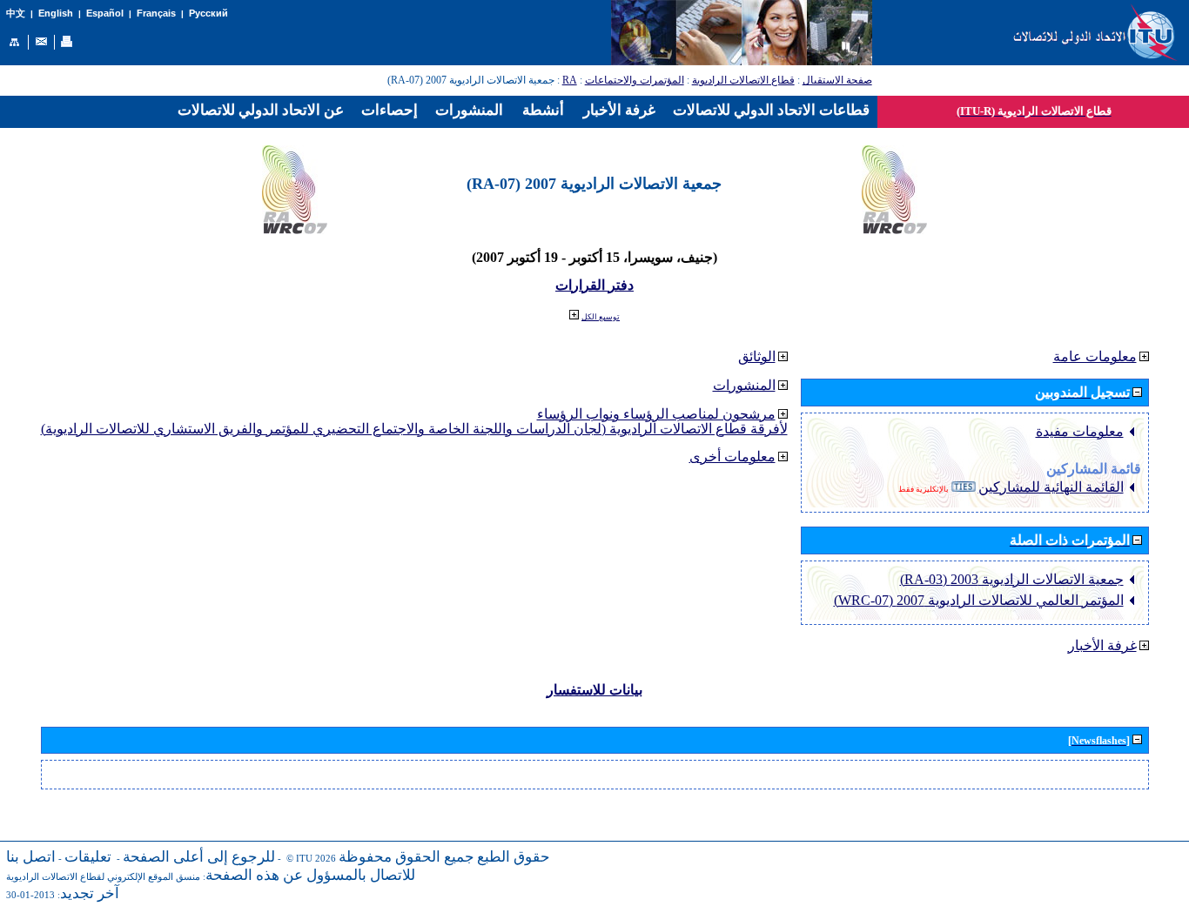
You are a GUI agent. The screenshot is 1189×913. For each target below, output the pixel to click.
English (55, 13)
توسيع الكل (600, 316)
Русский (208, 13)
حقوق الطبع (513, 857)
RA (569, 80)
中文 (15, 13)
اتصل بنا (31, 857)
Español (105, 13)
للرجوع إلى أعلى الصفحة (199, 857)
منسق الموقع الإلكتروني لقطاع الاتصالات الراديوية (103, 877)
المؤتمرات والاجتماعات (634, 80)
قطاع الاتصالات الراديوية (743, 80)
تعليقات (87, 857)
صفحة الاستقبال (837, 80)
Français (156, 13)
